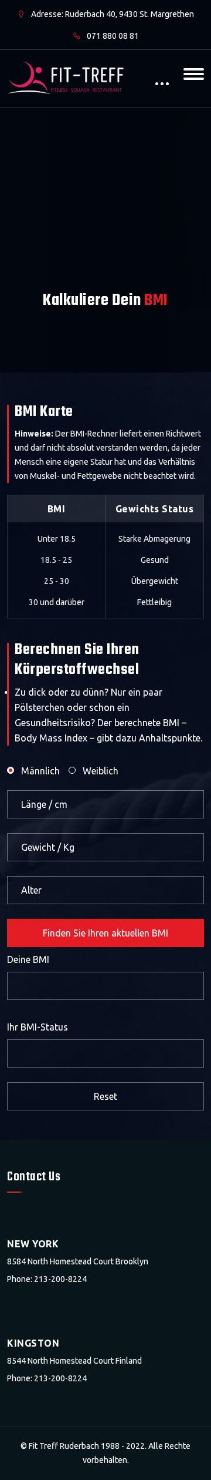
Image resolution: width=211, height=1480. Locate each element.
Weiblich (100, 771)
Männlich (40, 771)
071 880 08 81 (112, 36)
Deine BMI (28, 959)
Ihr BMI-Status (37, 1027)
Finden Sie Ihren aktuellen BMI (105, 933)
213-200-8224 (60, 1279)
